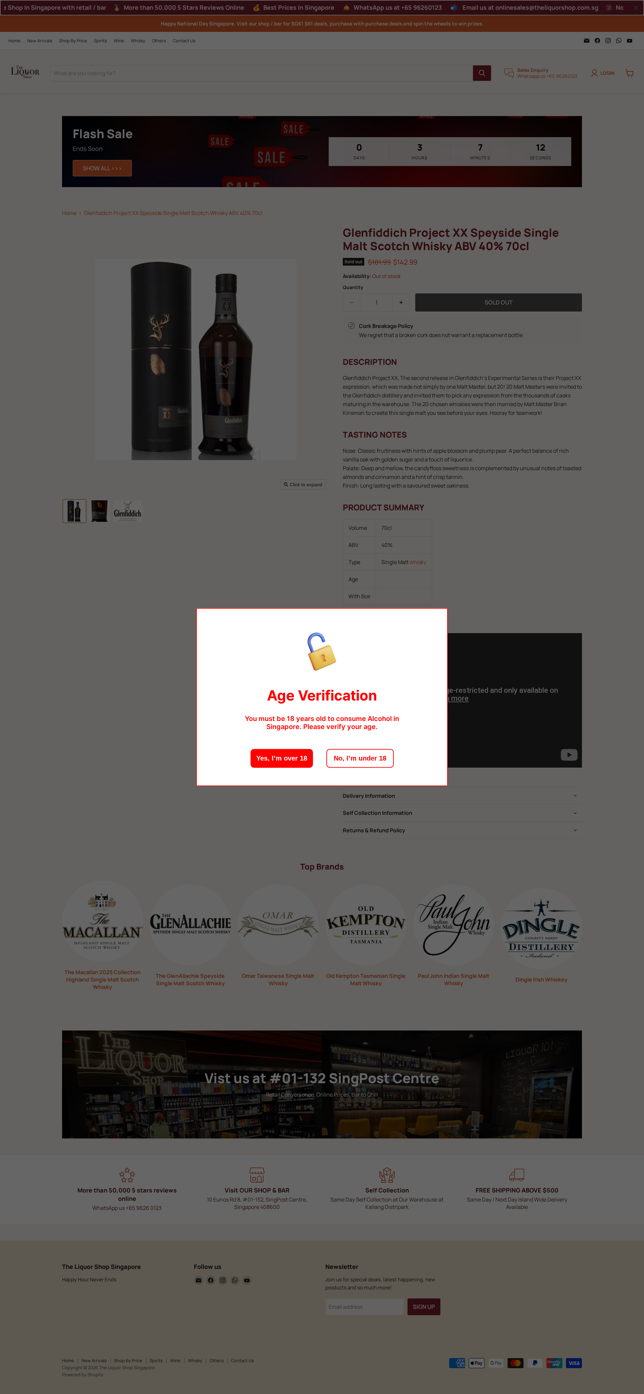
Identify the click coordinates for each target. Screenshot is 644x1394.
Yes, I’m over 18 (281, 758)
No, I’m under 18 (360, 758)
